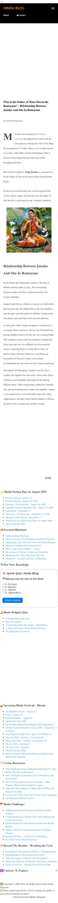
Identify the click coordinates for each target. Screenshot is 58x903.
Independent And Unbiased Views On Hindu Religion (30, 542)
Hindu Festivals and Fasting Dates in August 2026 (29, 520)
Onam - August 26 (14, 714)
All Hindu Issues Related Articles (21, 839)
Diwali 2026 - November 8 (18, 743)
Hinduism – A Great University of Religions (26, 558)
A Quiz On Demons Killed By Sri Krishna (25, 628)
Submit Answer (12, 600)
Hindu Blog (13, 8)
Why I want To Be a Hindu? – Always (23, 548)
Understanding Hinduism (17, 535)
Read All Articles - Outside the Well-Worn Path (28, 864)
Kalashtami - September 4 (18, 510)
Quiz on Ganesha (13, 621)
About (6, 15)
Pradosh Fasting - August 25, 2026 (21, 501)
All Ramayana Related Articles (20, 798)
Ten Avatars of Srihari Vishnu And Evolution (27, 552)
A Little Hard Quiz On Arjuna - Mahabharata (27, 624)
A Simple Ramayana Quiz (17, 618)
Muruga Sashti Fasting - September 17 (23, 517)
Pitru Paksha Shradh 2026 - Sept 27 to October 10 (29, 734)
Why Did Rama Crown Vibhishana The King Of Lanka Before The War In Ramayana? (31, 770)
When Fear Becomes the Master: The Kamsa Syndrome (31, 861)
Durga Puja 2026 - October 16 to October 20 (26, 740)
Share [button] (48, 478)
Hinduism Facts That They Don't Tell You (25, 555)
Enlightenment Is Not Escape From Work (25, 854)
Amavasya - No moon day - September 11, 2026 (28, 514)
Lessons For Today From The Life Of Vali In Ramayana (31, 794)
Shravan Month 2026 (15, 523)
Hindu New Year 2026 (16, 721)
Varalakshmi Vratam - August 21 (21, 711)
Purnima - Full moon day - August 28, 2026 (26, 504)
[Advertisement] (29, 56)
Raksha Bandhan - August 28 (19, 717)
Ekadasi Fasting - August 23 (19, 497)
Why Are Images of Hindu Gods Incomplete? (27, 858)
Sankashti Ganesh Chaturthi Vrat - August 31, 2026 (29, 507)
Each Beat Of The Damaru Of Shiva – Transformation (31, 851)
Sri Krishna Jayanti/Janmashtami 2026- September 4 (30, 724)
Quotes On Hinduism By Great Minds (23, 545)
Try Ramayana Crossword (17, 631)
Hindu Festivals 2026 (15, 750)
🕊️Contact (20, 15)
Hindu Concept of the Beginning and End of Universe (30, 539)
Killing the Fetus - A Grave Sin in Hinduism (26, 836)
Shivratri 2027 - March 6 (17, 747)
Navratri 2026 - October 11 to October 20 (25, 737)
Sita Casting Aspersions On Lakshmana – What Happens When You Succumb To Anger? (28, 783)
